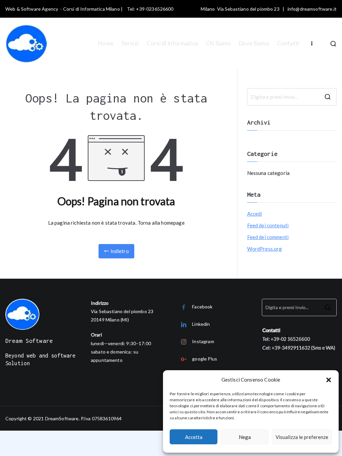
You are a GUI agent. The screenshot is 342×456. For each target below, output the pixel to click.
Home (106, 43)
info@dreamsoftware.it (312, 9)
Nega (245, 437)
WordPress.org (264, 249)
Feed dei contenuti (268, 225)
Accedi (254, 214)
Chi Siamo (218, 43)
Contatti (288, 43)
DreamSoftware (62, 418)
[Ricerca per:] (291, 96)
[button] (328, 380)
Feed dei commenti (268, 237)
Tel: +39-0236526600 (150, 9)
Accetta (193, 437)
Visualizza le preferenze (302, 437)
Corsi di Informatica (172, 43)
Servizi (130, 43)
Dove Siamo (254, 43)
